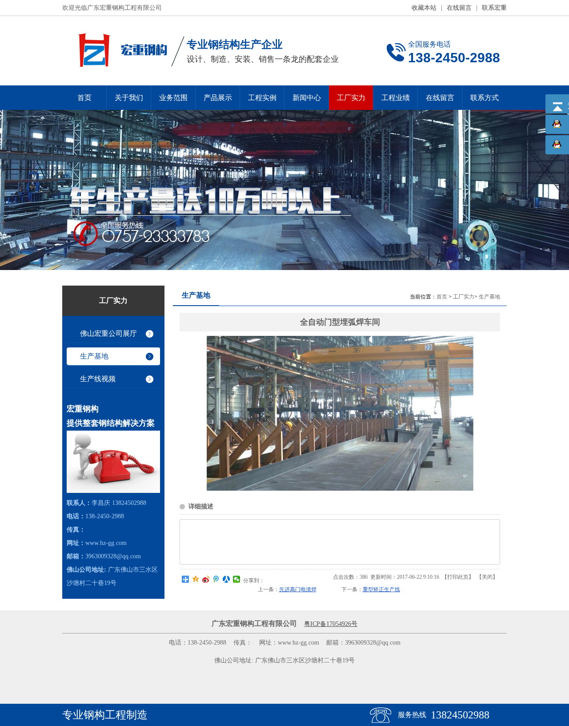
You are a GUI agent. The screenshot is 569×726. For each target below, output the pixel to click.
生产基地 (489, 297)
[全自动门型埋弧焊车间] (340, 489)
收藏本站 (424, 7)
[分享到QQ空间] (196, 579)
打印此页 (458, 577)
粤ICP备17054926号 (330, 624)
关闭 (487, 577)
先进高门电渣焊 (298, 589)
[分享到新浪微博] (206, 579)
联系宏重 (494, 7)
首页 (442, 297)
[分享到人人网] (226, 579)
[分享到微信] (236, 579)
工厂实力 (463, 297)
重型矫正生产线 (381, 589)
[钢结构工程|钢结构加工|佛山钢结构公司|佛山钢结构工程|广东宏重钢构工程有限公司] (123, 51)
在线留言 (459, 7)
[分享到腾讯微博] (216, 579)
